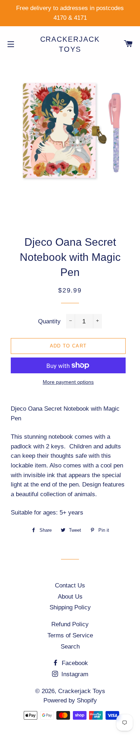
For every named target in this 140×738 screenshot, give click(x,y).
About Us (70, 596)
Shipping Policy (70, 607)
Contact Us (70, 585)
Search (70, 646)
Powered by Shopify (70, 700)
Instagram (74, 674)
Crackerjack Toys (70, 44)
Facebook (74, 663)
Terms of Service (70, 635)
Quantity (49, 321)
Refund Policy (70, 624)
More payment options (68, 382)
